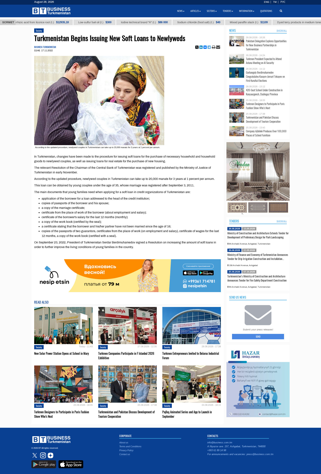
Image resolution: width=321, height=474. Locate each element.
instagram (42, 455)
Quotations (266, 11)
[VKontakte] (205, 47)
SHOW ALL (282, 30)
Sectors (211, 11)
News (232, 30)
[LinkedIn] (201, 47)
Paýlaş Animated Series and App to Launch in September (187, 414)
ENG (266, 2)
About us (123, 442)
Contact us (124, 454)
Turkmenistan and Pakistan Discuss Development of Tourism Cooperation (126, 414)
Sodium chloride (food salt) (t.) (172, 22)
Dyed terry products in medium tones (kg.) (282, 22)
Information (245, 11)
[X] (197, 47)
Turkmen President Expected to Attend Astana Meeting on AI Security (264, 61)
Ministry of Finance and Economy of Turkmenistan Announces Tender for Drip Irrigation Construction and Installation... (257, 257)
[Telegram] (209, 47)
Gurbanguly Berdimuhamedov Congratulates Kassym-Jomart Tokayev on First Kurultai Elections (265, 76)
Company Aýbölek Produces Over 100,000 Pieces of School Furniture (266, 133)
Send (258, 336)
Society (39, 30)
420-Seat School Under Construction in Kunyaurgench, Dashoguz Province (264, 92)
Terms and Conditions (130, 446)
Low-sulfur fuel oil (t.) (68, 22)
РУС (283, 2)
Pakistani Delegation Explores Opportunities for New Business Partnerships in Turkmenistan (266, 45)
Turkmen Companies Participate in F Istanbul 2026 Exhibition (126, 355)
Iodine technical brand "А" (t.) (118, 22)
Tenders (234, 221)
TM (275, 2)
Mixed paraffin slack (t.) (223, 22)
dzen (50, 455)
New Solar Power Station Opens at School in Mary (61, 353)
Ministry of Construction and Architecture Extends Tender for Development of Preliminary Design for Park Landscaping (258, 235)
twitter (35, 455)
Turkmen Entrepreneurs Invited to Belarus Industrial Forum (190, 355)
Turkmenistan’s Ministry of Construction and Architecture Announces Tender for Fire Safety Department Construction (257, 278)
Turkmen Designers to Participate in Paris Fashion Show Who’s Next (61, 414)
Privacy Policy (126, 450)
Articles (194, 11)
